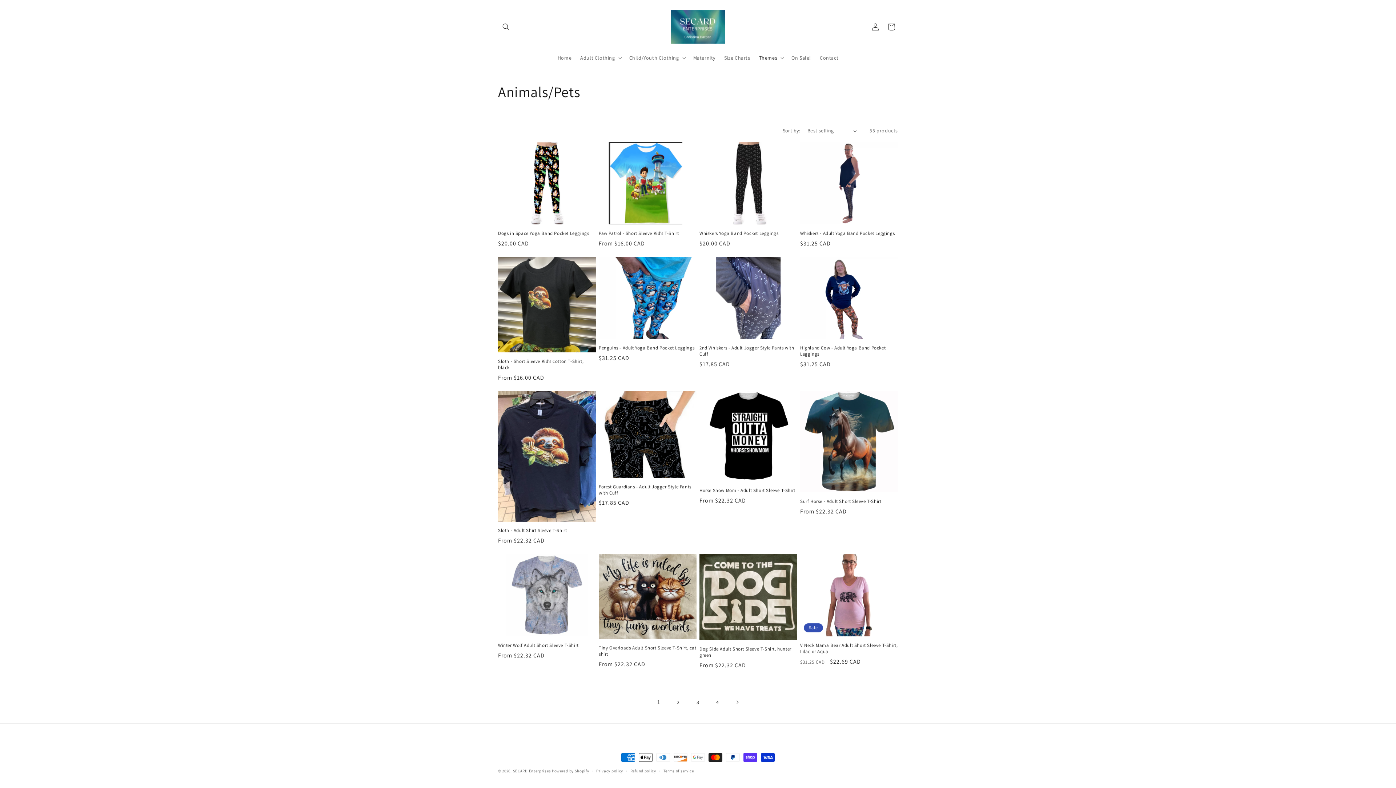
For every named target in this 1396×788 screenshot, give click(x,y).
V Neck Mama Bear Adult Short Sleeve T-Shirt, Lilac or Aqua (849, 649)
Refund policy (643, 770)
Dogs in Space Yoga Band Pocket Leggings (543, 233)
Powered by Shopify (570, 770)
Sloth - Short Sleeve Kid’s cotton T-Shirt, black (540, 365)
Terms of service (678, 770)
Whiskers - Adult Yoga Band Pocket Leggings (847, 233)
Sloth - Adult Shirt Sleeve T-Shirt (532, 530)
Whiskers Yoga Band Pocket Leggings (738, 233)
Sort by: (791, 130)
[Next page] (737, 702)
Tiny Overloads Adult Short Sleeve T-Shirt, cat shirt (648, 651)
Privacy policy (609, 770)
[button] (506, 27)
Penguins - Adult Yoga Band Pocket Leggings (646, 348)
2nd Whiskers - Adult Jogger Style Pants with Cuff (746, 351)
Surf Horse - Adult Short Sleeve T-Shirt (840, 501)
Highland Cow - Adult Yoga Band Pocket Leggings (843, 351)
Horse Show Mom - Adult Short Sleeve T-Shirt (747, 490)
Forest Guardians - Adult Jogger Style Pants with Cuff (645, 490)
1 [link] (658, 702)
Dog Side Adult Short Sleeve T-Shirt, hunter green (745, 652)
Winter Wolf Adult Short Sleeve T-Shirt (538, 645)
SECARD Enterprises (532, 770)
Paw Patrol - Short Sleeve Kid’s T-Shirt (639, 233)
